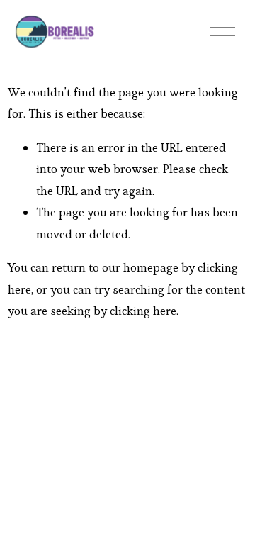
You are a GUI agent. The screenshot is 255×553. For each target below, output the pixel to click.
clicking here (143, 310)
